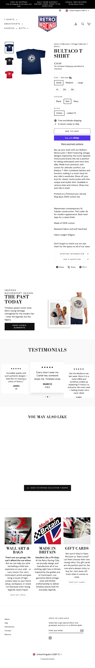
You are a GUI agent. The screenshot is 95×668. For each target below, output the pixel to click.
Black (58, 101)
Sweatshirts (12, 24)
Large (80, 82)
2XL (64, 89)
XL (57, 89)
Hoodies (10, 28)
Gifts (23, 28)
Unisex (59, 113)
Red (67, 101)
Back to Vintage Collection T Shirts (49, 488)
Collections (65, 44)
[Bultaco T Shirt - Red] (14, 465)
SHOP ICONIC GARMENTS (20, 326)
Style (57, 108)
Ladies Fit (71, 113)
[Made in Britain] (47, 530)
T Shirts (10, 19)
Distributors (9, 627)
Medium (69, 82)
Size (61, 77)
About (7, 619)
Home (56, 44)
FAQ (6, 623)
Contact (8, 630)
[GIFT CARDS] (76, 530)
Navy (76, 101)
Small (58, 82)
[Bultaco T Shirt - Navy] (17, 465)
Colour (58, 97)
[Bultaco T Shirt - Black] (11, 465)
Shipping (69, 66)
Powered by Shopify (47, 659)
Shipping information (72, 254)
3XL (72, 89)
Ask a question (72, 259)
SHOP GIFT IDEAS (18, 595)
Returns (8, 634)
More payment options (72, 144)
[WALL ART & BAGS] (18, 530)
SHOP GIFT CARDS (77, 582)
